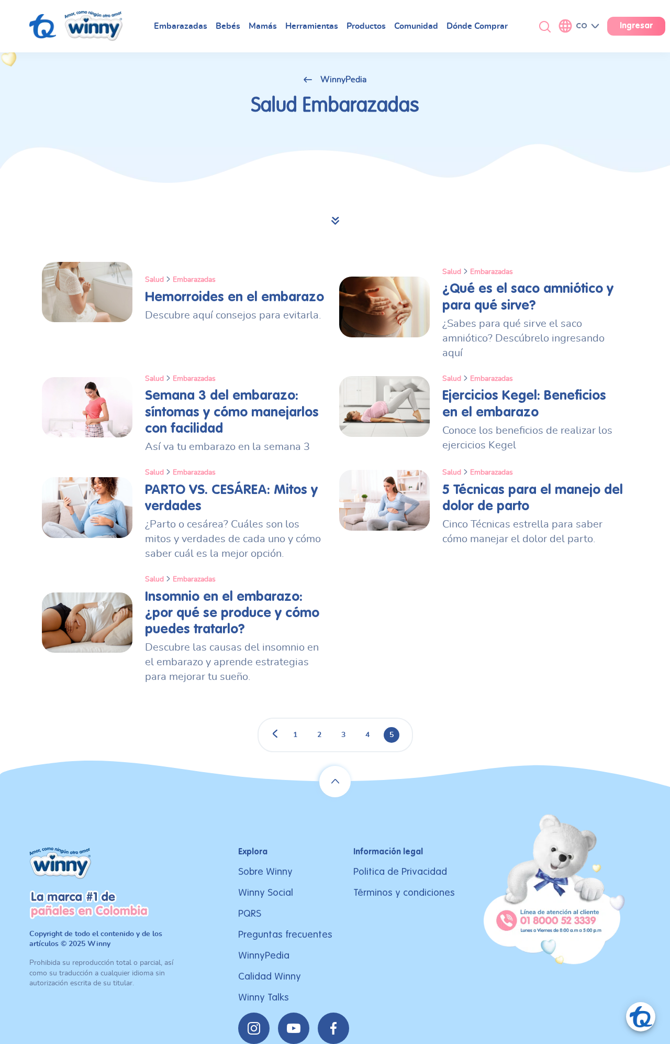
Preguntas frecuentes (285, 935)
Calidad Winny (269, 977)
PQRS (249, 914)
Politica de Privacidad (400, 872)
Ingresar (636, 26)
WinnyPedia (343, 79)
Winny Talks (263, 998)
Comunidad (416, 26)
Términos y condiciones (404, 893)
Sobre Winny (265, 872)
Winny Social (265, 893)
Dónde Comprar (477, 26)
